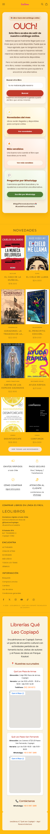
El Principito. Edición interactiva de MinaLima (37, 333)
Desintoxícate (13, 439)
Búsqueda (6, 578)
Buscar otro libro (14, 80)
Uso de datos (7, 589)
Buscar (25, 93)
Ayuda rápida (37, 385)
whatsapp (37, 495)
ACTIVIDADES (7, 547)
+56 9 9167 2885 (30, 753)
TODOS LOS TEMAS (9, 562)
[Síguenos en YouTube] (21, 599)
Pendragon (12, 327)
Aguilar (13, 273)
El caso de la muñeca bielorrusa (13, 279)
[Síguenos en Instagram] (15, 599)
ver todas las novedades (25, 449)
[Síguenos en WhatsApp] (34, 599)
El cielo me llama (37, 277)
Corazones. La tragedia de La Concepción (13, 333)
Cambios (6, 585)
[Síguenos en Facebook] (3, 599)
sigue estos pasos (13, 489)
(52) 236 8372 (29, 687)
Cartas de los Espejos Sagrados (13, 386)
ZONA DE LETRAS (8, 551)
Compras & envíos (9, 582)
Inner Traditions (12, 381)
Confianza (37, 439)
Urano (12, 435)
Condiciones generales (11, 593)
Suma (37, 273)
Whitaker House (37, 381)
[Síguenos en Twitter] (9, 599)
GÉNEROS (6, 566)
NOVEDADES (7, 555)
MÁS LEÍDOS (7, 559)
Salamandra (37, 327)
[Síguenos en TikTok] (28, 599)
